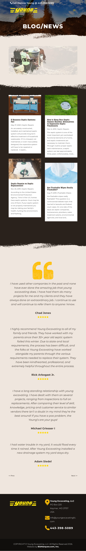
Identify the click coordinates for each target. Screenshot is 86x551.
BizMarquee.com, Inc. (48, 547)
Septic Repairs (28, 125)
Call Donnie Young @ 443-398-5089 (33, 3)
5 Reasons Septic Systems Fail (23, 120)
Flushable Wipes (64, 193)
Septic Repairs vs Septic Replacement (22, 184)
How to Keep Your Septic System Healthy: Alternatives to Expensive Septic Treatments (60, 122)
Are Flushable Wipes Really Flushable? (60, 188)
